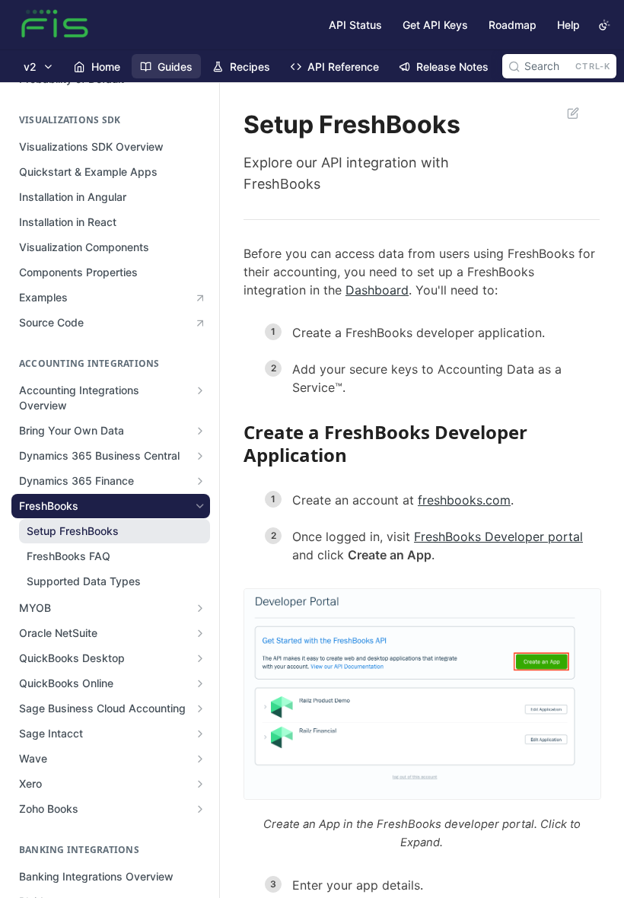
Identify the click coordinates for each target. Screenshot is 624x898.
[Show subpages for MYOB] (200, 608)
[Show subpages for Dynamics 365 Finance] (200, 481)
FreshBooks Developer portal (498, 536)
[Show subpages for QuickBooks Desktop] (200, 658)
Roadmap (512, 24)
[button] (422, 694)
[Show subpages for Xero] (200, 784)
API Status (355, 24)
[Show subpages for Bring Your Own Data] (200, 431)
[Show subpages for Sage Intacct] (200, 734)
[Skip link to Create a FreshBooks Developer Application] (233, 443)
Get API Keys (435, 24)
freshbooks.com (464, 500)
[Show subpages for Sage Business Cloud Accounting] (200, 708)
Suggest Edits (565, 113)
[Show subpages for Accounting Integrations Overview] (200, 390)
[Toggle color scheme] (604, 25)
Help (568, 24)
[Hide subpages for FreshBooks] (200, 506)
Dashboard (377, 290)
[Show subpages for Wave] (200, 759)
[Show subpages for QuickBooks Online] (200, 683)
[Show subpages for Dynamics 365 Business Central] (200, 456)
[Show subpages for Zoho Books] (200, 809)
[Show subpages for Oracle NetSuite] (200, 633)
